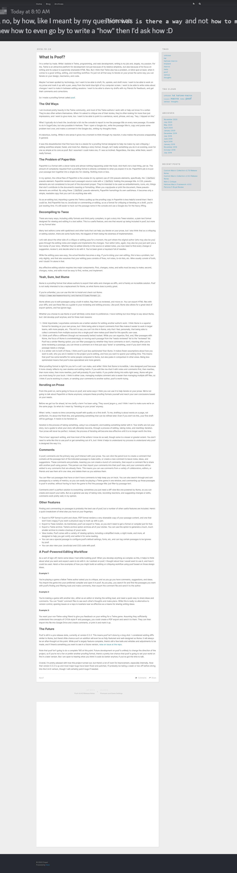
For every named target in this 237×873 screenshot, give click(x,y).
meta (166, 69)
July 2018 (168, 153)
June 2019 (168, 139)
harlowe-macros (170, 61)
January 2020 (169, 131)
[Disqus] (97, 738)
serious (167, 75)
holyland (167, 64)
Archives (59, 4)
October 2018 (169, 150)
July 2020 (168, 122)
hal (165, 58)
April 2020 (168, 128)
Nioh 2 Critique (170, 182)
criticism (167, 55)
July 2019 (168, 136)
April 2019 (168, 142)
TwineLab (118, 20)
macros (167, 67)
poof (73, 97)
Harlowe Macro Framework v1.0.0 (177, 184)
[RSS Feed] (194, 3)
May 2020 (168, 125)
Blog (48, 4)
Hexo (48, 865)
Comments (142, 678)
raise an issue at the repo (110, 644)
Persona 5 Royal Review (174, 187)
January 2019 (169, 144)
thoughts (167, 78)
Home (39, 4)
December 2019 (170, 133)
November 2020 (170, 119)
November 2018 (170, 147)
